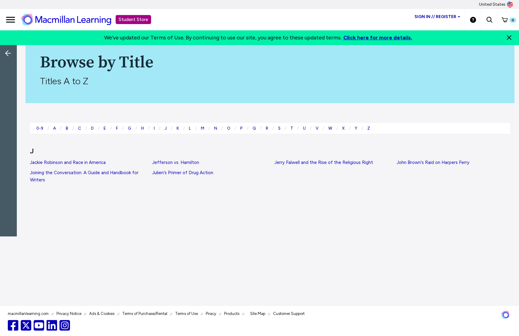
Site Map (257, 313)
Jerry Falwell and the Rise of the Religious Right (324, 162)
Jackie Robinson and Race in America (68, 162)
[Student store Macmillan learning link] (71, 19)
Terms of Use (186, 313)
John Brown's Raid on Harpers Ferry (433, 162)
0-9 (39, 128)
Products (231, 313)
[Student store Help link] (473, 19)
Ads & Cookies (101, 313)
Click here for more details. (377, 37)
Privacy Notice (68, 313)
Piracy (211, 313)
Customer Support (289, 313)
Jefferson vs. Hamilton (175, 162)
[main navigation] (10, 19)
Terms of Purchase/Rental (144, 313)
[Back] (10, 93)
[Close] (509, 37)
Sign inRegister (435, 16)
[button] (489, 19)
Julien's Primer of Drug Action (182, 172)
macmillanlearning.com (28, 313)
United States (492, 4)
